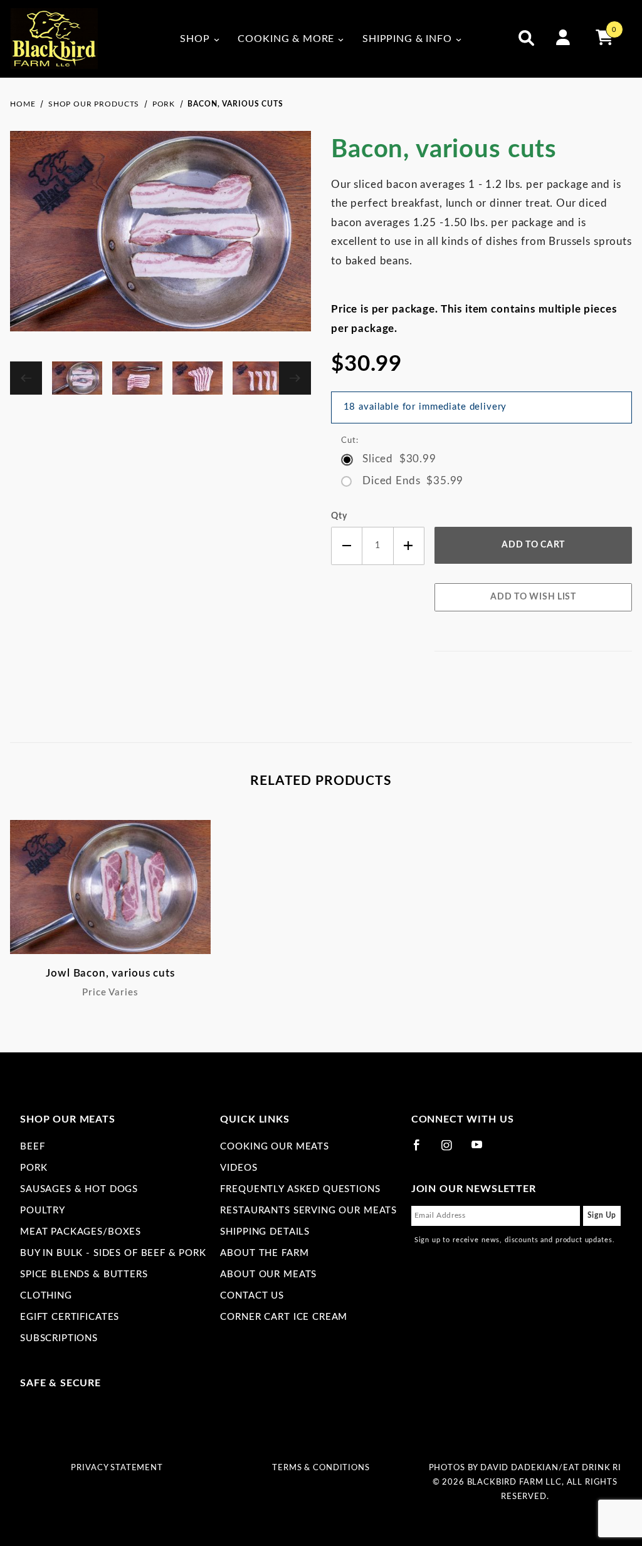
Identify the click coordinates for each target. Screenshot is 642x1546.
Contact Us (252, 1295)
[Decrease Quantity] (346, 546)
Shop (194, 39)
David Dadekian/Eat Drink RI (550, 1467)
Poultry (42, 1210)
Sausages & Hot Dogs (79, 1189)
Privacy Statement (116, 1467)
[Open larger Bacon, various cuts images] (160, 240)
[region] (160, 378)
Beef (32, 1146)
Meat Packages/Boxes (80, 1232)
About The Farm (264, 1253)
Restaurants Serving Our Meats (308, 1210)
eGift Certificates (69, 1317)
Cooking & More (286, 39)
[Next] (295, 378)
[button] (77, 378)
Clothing (46, 1295)
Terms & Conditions (320, 1467)
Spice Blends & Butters (84, 1274)
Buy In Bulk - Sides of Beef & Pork (113, 1253)
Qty (339, 516)
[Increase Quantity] (409, 546)
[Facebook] (422, 1150)
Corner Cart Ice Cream (283, 1317)
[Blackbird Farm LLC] (54, 38)
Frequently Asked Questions (300, 1189)
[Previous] (26, 378)
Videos (238, 1168)
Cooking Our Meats (274, 1146)
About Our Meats (268, 1274)
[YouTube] (482, 1150)
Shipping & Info (407, 39)
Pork (33, 1168)
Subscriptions (59, 1338)
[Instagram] (452, 1150)
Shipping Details (265, 1232)
